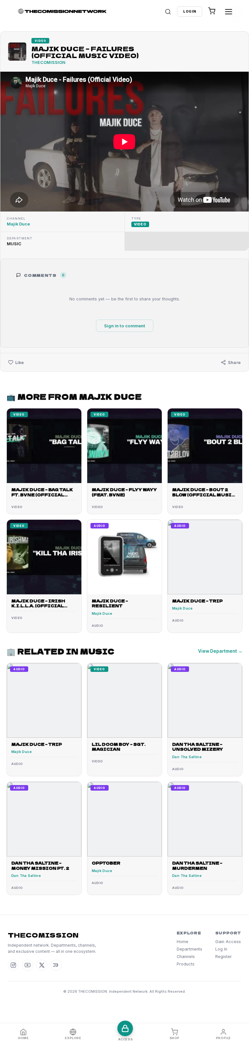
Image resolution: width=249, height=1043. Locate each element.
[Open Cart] (211, 12)
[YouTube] (27, 965)
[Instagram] (13, 965)
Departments (189, 949)
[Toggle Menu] (228, 12)
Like (19, 362)
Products (186, 964)
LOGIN (189, 11)
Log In (221, 949)
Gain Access (228, 941)
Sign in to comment (124, 325)
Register (223, 956)
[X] (41, 965)
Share (234, 362)
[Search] (168, 11)
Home (182, 941)
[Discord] (56, 965)
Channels (186, 956)
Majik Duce (18, 224)
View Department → (220, 651)
